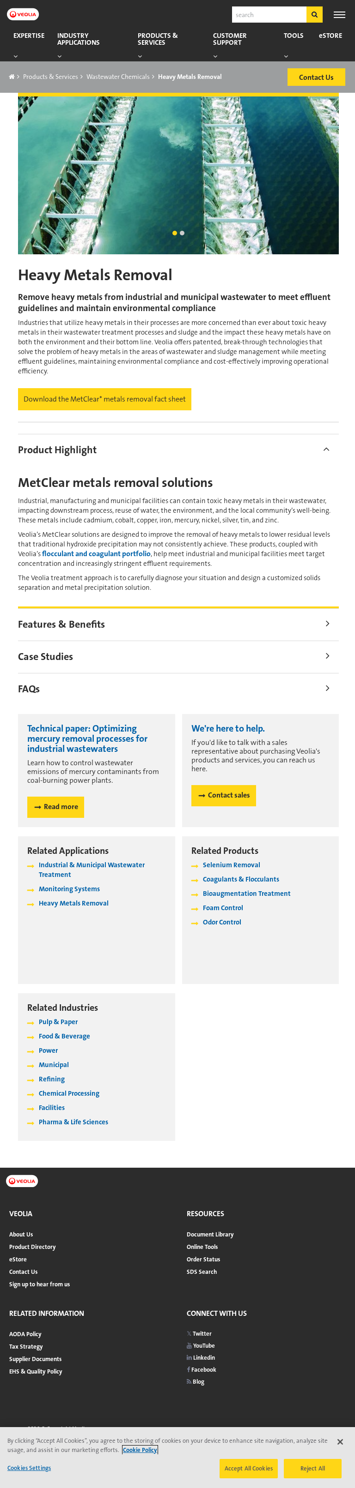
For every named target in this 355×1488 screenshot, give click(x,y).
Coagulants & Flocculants (241, 879)
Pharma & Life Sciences (73, 1122)
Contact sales (229, 795)
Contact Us (23, 1272)
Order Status (203, 1259)
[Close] (340, 1442)
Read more (61, 806)
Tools (294, 35)
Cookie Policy (140, 1450)
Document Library (210, 1234)
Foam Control (223, 907)
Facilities (52, 1107)
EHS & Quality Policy (35, 1371)
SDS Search (202, 1272)
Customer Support (230, 39)
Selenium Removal (231, 865)
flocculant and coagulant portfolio (96, 553)
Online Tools (202, 1247)
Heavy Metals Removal (74, 903)
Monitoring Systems (69, 889)
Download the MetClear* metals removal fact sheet (105, 399)
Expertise (28, 35)
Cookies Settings (29, 1468)
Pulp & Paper (58, 1021)
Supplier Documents (35, 1359)
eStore (330, 35)
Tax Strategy (26, 1346)
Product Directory (32, 1247)
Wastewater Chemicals (118, 76)
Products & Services (158, 39)
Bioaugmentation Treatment (247, 893)
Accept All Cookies (249, 1468)
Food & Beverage (64, 1036)
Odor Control (222, 922)
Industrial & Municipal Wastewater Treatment (92, 869)
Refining (52, 1079)
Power (48, 1050)
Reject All (312, 1468)
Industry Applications (78, 39)
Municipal (54, 1064)
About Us (21, 1234)
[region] (177, 1457)
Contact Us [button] (316, 77)
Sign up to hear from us (39, 1284)
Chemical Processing (69, 1093)
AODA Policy (25, 1334)
